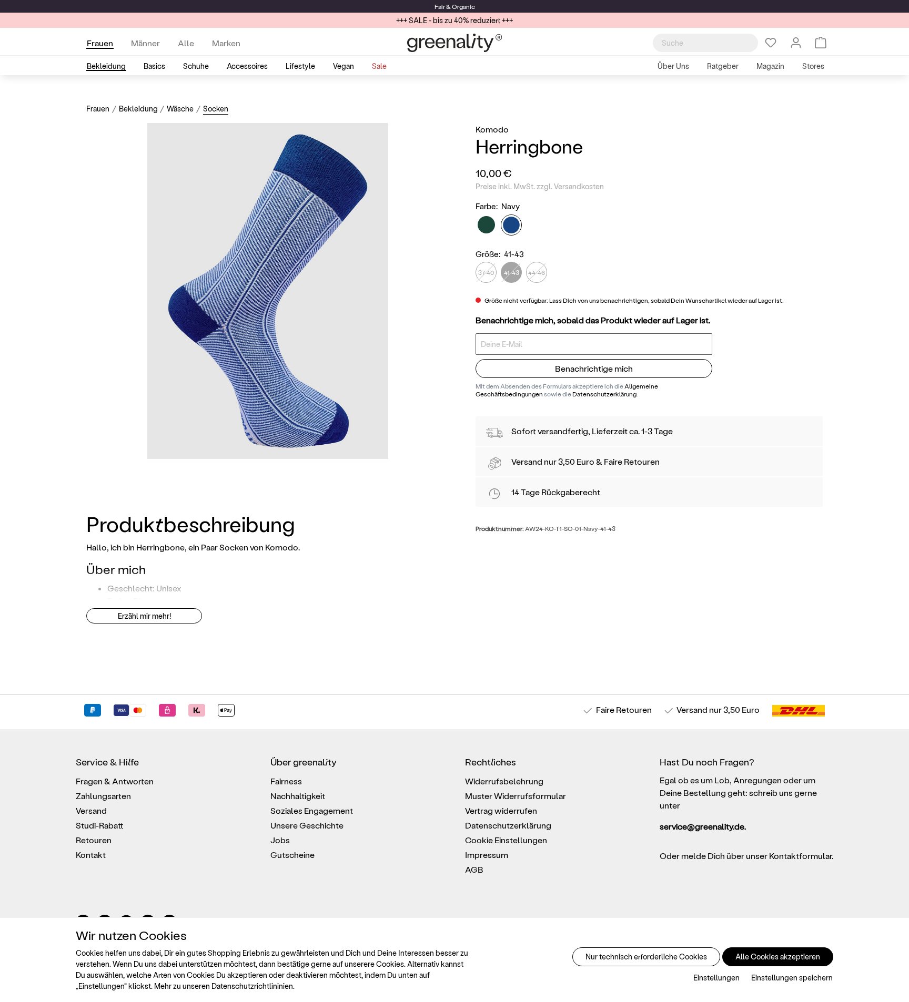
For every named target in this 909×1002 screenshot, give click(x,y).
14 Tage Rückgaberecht (555, 492)
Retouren (94, 840)
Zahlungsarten (103, 796)
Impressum (486, 855)
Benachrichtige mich (594, 368)
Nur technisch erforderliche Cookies (646, 956)
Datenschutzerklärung (604, 393)
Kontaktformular (800, 856)
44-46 (536, 272)
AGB (474, 869)
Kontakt (91, 855)
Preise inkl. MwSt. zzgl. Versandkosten (540, 186)
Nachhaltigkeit (297, 796)
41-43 (511, 272)
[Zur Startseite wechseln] (454, 43)
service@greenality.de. (703, 826)
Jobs (280, 840)
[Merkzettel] (770, 43)
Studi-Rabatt (100, 825)
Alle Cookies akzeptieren (777, 956)
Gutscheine (292, 855)
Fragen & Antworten (115, 781)
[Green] (486, 225)
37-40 (486, 272)
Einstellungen (716, 977)
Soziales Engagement (311, 810)
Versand (526, 461)
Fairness (286, 781)
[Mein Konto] (796, 43)
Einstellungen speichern (792, 977)
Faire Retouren (632, 461)
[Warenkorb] (820, 43)
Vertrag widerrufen (501, 810)
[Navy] (511, 225)
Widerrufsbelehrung (504, 781)
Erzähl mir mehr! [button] (144, 615)
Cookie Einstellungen (506, 840)
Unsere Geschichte (307, 825)
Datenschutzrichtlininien (252, 985)
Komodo (492, 129)
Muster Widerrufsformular (515, 796)
